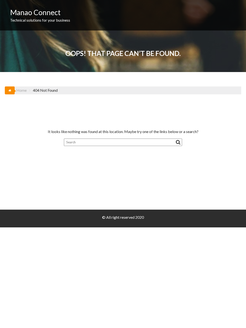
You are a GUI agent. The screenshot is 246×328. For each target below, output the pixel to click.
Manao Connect (35, 12)
